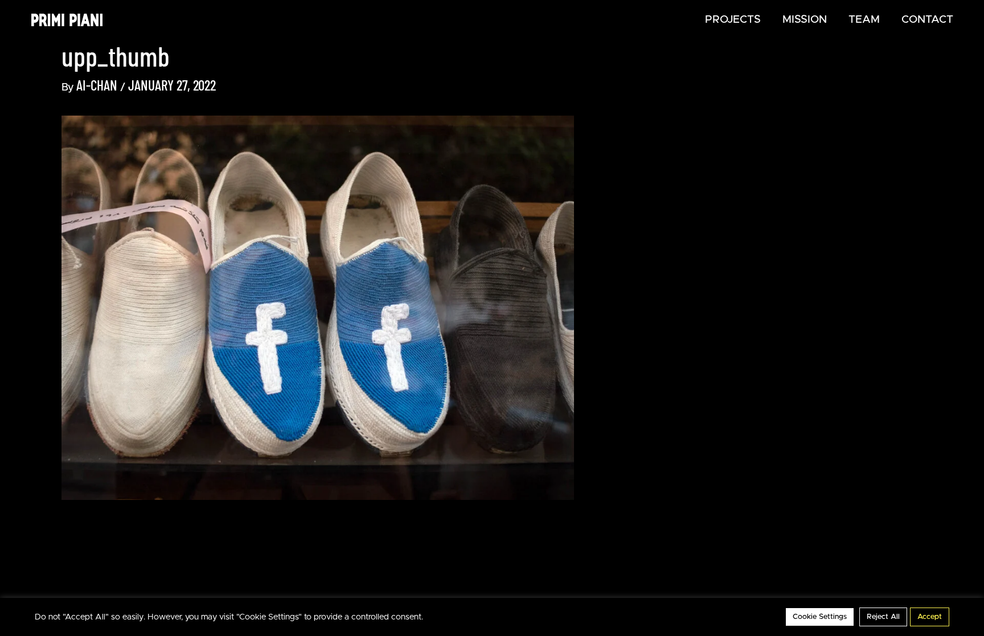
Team (864, 19)
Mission (804, 19)
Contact (927, 19)
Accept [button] (929, 617)
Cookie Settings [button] (820, 617)
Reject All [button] (883, 617)
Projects (733, 19)
